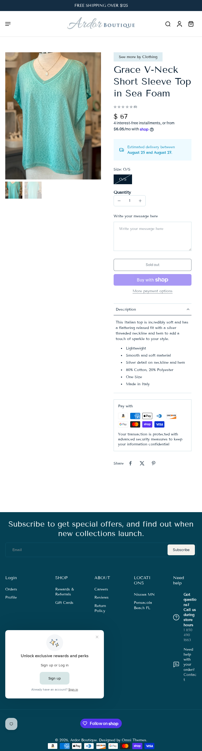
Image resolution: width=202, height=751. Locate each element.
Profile (11, 597)
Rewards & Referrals (64, 591)
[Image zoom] (53, 115)
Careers (101, 589)
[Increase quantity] (140, 201)
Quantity (122, 192)
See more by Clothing (138, 57)
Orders (11, 589)
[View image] (13, 190)
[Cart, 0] (191, 23)
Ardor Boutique (83, 740)
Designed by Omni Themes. (123, 740)
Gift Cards (64, 602)
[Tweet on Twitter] (142, 463)
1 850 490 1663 (188, 635)
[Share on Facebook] (130, 463)
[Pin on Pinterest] (153, 463)
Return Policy (100, 608)
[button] (8, 23)
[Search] (168, 23)
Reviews (101, 597)
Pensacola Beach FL (143, 605)
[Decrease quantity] (119, 201)
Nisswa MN (144, 594)
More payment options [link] (153, 291)
